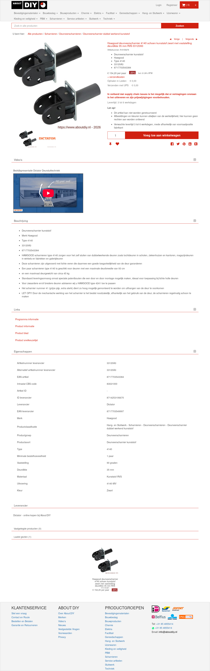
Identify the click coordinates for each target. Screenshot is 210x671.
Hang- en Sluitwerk (152, 13)
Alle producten (35, 33)
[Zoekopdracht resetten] (151, 25)
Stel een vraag (19, 613)
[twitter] (178, 144)
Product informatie (24, 326)
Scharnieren (56, 18)
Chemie (85, 13)
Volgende (189, 39)
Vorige (176, 39)
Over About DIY (66, 613)
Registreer (172, 5)
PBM (43, 18)
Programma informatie (27, 319)
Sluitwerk (94, 18)
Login (159, 5)
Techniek (108, 18)
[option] (28, 138)
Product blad (21, 333)
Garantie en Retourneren (24, 625)
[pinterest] (184, 144)
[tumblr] (196, 144)
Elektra (98, 13)
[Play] (48, 193)
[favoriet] (117, 144)
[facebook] (172, 144)
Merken (62, 617)
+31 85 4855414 (164, 623)
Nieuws (62, 625)
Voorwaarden (65, 633)
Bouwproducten (68, 13)
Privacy (62, 637)
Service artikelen (76, 18)
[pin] (110, 144)
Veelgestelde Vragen (69, 629)
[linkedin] (190, 144)
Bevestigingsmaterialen (26, 13)
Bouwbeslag (49, 13)
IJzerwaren (173, 13)
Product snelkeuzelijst (26, 340)
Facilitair (110, 13)
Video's (62, 621)
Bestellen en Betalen (22, 621)
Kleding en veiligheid (25, 18)
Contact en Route (20, 617)
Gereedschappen (128, 13)
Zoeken (180, 25)
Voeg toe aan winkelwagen (161, 135)
